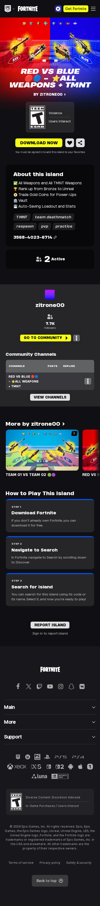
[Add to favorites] (69, 142)
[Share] (80, 142)
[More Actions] (76, 338)
